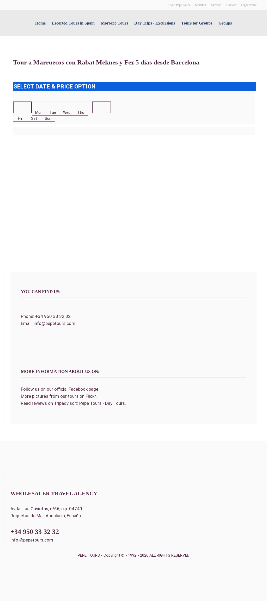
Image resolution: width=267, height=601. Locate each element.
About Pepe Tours (178, 5)
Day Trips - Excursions (154, 23)
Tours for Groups (196, 23)
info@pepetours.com (54, 323)
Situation (200, 5)
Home (40, 23)
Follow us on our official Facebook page (59, 389)
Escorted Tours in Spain (73, 23)
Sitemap (216, 5)
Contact (231, 5)
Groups (225, 23)
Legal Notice (249, 5)
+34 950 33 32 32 (53, 316)
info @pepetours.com (31, 540)
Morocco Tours (114, 23)
